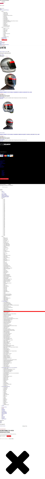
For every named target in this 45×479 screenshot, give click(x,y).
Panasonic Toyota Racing (7, 280)
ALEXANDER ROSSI (7, 302)
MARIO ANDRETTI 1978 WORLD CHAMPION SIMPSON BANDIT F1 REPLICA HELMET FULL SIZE (20, 134)
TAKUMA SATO (6, 364)
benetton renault (6, 239)
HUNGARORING (6, 374)
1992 (4, 213)
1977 (4, 202)
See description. (2, 139)
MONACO (5, 400)
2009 (4, 226)
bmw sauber (5, 240)
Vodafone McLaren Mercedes (8, 294)
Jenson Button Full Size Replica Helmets (9, 330)
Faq (0, 164)
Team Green (5, 288)
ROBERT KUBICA (6, 355)
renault (4, 34)
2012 (4, 229)
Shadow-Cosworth (6, 286)
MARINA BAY (6, 377)
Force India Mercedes (7, 251)
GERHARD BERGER (7, 320)
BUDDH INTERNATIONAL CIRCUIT (9, 369)
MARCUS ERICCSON (7, 341)
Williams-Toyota (6, 300)
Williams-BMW (6, 299)
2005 (4, 223)
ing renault (5, 258)
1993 (4, 214)
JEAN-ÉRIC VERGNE (7, 328)
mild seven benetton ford (7, 275)
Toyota (4, 35)
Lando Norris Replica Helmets (8, 338)
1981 (4, 205)
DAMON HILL (6, 308)
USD (21, 4)
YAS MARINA (6, 385)
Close (1, 421)
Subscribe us (2, 3)
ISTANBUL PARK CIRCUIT (8, 376)
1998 (4, 218)
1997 (4, 217)
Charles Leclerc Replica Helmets (8, 307)
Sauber (4, 284)
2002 (4, 221)
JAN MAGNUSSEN (6, 326)
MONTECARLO (6, 379)
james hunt (5, 16)
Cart (2, 171)
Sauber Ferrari (5, 285)
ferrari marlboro (6, 29)
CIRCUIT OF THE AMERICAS (8, 370)
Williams (5, 296)
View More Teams (6, 36)
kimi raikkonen (6, 18)
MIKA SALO (5, 347)
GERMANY (5, 393)
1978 (4, 203)
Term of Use (1, 167)
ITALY (5, 396)
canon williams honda (7, 244)
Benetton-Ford (6, 238)
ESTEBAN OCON (6, 316)
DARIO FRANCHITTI (7, 310)
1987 (4, 209)
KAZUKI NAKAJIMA (7, 335)
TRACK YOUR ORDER (4, 178)
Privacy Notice (2, 166)
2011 (4, 228)
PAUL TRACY (6, 354)
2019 (4, 234)
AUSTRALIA (6, 388)
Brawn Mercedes (6, 242)
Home (1, 51)
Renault (5, 282)
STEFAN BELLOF (6, 363)
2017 (4, 233)
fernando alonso (6, 14)
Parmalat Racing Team (7, 281)
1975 (4, 200)
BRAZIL (5, 390)
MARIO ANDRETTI (7, 342)
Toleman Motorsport (6, 291)
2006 (4, 224)
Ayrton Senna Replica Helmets (8, 304)
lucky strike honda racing (7, 266)
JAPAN (5, 397)
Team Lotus (5, 289)
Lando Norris (5, 17)
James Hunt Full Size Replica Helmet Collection (10, 325)
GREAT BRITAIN (6, 394)
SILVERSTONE (6, 383)
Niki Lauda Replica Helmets (7, 353)
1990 (4, 211)
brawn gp (5, 241)
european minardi (6, 248)
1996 (4, 216)
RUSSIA (5, 401)
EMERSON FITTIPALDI (7, 314)
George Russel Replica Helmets (8, 15)
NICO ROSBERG (6, 351)
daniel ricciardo (6, 13)
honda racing (5, 30)
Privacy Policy (11, 438)
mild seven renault (6, 277)
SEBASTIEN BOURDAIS (7, 361)
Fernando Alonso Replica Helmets (8, 317)
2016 (4, 232)
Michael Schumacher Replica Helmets (9, 345)
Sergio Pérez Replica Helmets (8, 362)
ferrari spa (5, 250)
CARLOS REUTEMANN (7, 306)
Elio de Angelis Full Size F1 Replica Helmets (10, 313)
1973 (4, 199)
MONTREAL (6, 380)
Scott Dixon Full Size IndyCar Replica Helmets (10, 359)
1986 (4, 208)
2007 (4, 225)
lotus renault (5, 263)
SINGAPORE (6, 402)
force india (5, 252)
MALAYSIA (5, 399)
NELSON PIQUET (6, 348)
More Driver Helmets (6, 26)
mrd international (6, 278)
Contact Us (1, 162)
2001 (4, 220)
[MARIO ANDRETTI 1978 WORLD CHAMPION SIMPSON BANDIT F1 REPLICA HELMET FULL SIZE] (8, 115)
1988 (4, 210)
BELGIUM (5, 389)
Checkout (3, 172)
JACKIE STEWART (6, 323)
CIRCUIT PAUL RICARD (7, 371)
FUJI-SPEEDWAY (6, 372)
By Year (3, 173)
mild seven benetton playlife (7, 276)
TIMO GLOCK (6, 365)
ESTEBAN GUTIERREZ (7, 315)
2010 (4, 227)
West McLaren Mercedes (7, 295)
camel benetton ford (6, 243)
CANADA (5, 391)
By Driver (3, 174)
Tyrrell (4, 293)
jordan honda (5, 260)
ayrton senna (5, 12)
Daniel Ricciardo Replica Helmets (8, 309)
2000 (4, 219)
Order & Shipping (2, 163)
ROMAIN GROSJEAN (7, 356)
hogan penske (5, 253)
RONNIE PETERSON (7, 357)
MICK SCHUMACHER (7, 346)
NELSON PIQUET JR (7, 349)
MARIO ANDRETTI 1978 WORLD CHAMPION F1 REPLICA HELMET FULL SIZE (16, 92)
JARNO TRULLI (6, 327)
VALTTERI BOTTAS (7, 25)
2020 (4, 235)
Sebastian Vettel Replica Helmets (8, 360)
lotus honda (5, 262)
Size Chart (1, 165)
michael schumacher (6, 20)
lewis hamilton (6, 19)
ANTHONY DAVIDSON (7, 303)
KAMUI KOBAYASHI (7, 334)
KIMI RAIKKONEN (7, 337)
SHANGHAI (5, 382)
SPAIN (5, 403)
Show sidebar (2, 54)
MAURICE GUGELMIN (7, 343)
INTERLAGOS (6, 375)
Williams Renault (6, 298)
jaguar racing (5, 31)
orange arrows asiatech (7, 279)
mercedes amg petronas (7, 33)
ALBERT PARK (6, 368)
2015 (4, 231)
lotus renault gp (6, 264)
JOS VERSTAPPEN (6, 332)
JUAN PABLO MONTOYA (8, 333)
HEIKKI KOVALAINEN (7, 322)
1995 (4, 215)
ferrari (4, 28)
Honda (4, 254)
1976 (4, 201)
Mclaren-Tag (5, 272)
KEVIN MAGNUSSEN (7, 336)
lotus (4, 261)
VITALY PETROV (6, 366)
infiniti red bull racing (6, 257)
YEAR (6, 51)
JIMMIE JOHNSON (6, 331)
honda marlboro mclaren (7, 255)
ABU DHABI (6, 387)
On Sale (3, 175)
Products (3, 170)
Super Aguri (5, 287)
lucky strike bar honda (7, 265)
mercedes (5, 32)
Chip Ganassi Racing (6, 245)
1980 (4, 204)
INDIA (5, 395)
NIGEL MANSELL (6, 352)
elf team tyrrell (6, 247)
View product (2, 97)
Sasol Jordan (5, 283)
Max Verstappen (6, 344)
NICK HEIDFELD (6, 350)
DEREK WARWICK (7, 312)
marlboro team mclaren (7, 268)
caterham (5, 246)
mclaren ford (5, 270)
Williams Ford (5, 297)
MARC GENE (6, 340)
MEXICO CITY (6, 378)
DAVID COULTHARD (7, 311)
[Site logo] (2, 44)
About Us (1, 161)
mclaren (5, 269)
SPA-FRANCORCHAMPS (7, 384)
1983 (4, 206)
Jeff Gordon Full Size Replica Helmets (9, 329)
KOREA (5, 398)
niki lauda (5, 23)
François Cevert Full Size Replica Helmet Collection (11, 318)
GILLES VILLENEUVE (7, 21)
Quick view (1, 98)
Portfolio (3, 51)
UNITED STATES (6, 404)
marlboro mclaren (6, 267)
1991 (4, 212)
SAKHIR (5, 381)
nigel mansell (5, 22)
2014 (4, 230)
